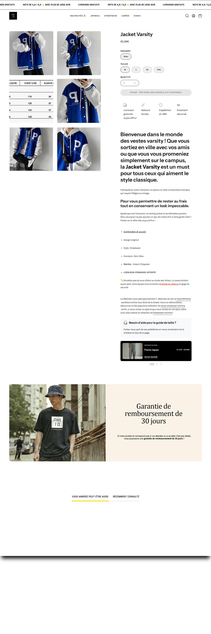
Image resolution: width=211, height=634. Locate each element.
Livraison (143, 592)
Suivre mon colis (147, 597)
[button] (137, 16)
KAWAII (63, 597)
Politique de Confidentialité (114, 601)
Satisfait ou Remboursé (151, 576)
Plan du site (105, 615)
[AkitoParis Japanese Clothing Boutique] (13, 16)
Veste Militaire (184, 299)
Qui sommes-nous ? (149, 581)
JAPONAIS (64, 581)
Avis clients (144, 586)
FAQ (101, 581)
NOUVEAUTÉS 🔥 (68, 576)
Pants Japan (151, 349)
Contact (103, 576)
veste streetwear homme (173, 305)
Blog (140, 602)
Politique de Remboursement (115, 586)
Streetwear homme (162, 312)
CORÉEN (63, 592)
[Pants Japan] (132, 351)
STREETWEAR (66, 586)
